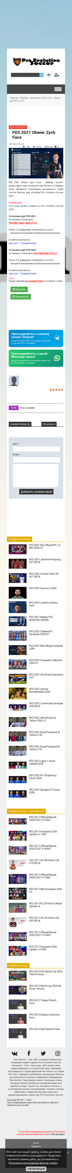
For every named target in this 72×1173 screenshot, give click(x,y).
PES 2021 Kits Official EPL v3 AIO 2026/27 (44, 546)
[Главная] (36, 64)
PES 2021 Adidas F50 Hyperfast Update (41, 618)
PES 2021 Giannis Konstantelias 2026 (39, 690)
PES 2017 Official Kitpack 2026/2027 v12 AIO (42, 933)
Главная (14, 97)
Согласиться (36, 1169)
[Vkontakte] (14, 1054)
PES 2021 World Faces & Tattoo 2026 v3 (42, 719)
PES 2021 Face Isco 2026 (43, 588)
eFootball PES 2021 (41, 97)
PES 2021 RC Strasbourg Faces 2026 (42, 777)
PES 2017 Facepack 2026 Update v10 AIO (43, 948)
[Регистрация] (57, 75)
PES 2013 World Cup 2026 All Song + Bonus (45, 987)
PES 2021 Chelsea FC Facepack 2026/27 (41, 633)
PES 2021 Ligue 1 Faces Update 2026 (42, 762)
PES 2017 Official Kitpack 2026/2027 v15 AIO (42, 818)
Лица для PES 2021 (18, 127)
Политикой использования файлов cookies (33, 1163)
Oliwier (30, 408)
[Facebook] (29, 1054)
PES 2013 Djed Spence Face (44, 1029)
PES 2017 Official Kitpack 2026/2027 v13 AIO (42, 876)
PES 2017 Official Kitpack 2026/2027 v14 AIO (42, 847)
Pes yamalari (57, 1134)
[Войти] (48, 75)
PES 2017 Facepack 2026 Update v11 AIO (43, 833)
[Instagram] (58, 1054)
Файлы (24, 97)
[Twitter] (43, 1054)
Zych (22, 408)
